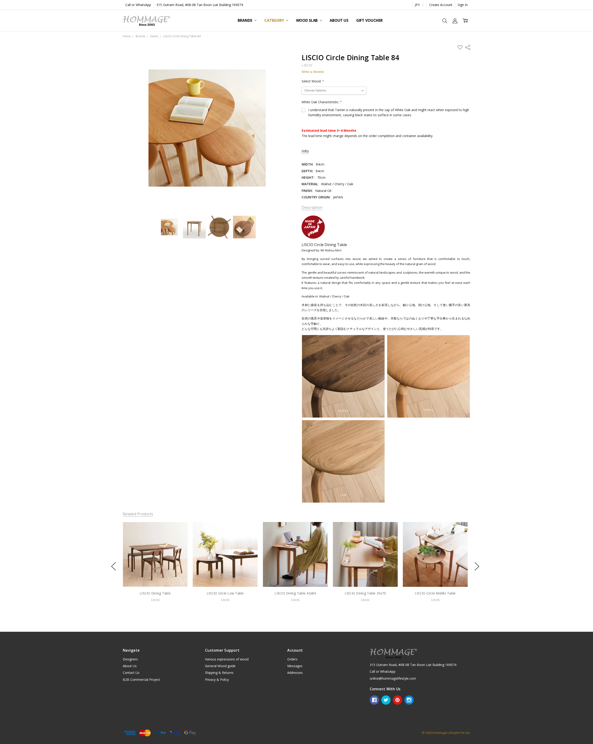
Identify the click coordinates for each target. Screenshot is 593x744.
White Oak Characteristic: (322, 102)
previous (113, 566)
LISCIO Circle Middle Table (435, 593)
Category (274, 20)
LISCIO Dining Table (155, 593)
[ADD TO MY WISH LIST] (179, 538)
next (477, 566)
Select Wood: (313, 81)
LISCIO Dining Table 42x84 (295, 593)
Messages (295, 666)
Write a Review (313, 72)
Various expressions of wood (227, 659)
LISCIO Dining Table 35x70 (365, 593)
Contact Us (131, 672)
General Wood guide (220, 666)
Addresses (295, 672)
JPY (418, 5)
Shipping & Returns (219, 672)
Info (305, 151)
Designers (130, 659)
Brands (245, 20)
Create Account (440, 5)
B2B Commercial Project (141, 679)
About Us (339, 20)
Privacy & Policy (217, 679)
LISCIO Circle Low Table (225, 593)
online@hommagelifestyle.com (393, 678)
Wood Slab (307, 20)
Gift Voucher (369, 20)
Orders (292, 659)
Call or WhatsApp (138, 5)
